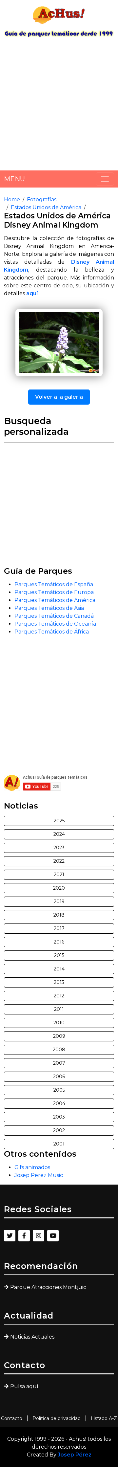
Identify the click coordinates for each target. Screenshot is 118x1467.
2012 (59, 996)
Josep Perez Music (38, 1175)
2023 (59, 848)
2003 (59, 1117)
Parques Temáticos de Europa (54, 592)
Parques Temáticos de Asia (49, 608)
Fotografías (41, 199)
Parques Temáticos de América (54, 600)
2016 (59, 942)
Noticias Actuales (32, 1337)
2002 (59, 1130)
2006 (59, 1076)
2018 (59, 915)
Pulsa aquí (24, 1386)
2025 (59, 821)
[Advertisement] (59, 106)
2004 (59, 1103)
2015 (59, 955)
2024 (59, 834)
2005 (59, 1090)
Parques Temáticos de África (51, 632)
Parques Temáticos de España (53, 584)
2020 (59, 888)
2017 (59, 928)
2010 (59, 1023)
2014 (59, 969)
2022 (59, 861)
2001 (59, 1144)
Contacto (11, 1418)
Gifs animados (32, 1167)
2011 (59, 1009)
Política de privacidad (56, 1418)
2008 (59, 1050)
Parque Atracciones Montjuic (48, 1287)
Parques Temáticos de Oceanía (55, 624)
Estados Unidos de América (46, 207)
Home (12, 199)
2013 (59, 982)
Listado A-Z (104, 1418)
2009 (59, 1036)
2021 (59, 875)
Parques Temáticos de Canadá (54, 616)
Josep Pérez (74, 1455)
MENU (14, 179)
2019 (59, 901)
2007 (59, 1063)
